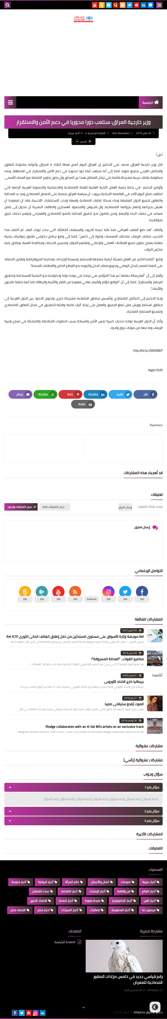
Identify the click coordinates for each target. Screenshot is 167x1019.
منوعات (126, 882)
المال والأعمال (100, 882)
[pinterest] (137, 5)
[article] (46, 449)
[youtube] (95, 5)
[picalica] (8, 1013)
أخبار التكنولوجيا (122, 900)
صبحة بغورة (92, 900)
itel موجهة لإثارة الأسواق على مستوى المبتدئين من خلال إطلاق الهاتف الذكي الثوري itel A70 (75, 636)
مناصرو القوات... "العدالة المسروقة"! (117, 659)
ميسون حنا (149, 910)
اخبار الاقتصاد (69, 891)
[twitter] (130, 5)
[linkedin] (143, 5)
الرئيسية (147, 102)
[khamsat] (102, 5)
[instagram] (36, 1013)
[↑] (83, 1007)
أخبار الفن (150, 900)
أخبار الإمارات (97, 891)
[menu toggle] (159, 5)
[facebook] (15, 1013)
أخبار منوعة (19, 882)
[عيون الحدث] (83, 19)
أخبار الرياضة (45, 882)
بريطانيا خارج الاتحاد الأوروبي (124, 681)
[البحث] (7, 5)
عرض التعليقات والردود (20, 506)
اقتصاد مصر (18, 910)
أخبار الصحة (66, 900)
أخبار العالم (149, 891)
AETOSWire (153, 990)
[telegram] (109, 5)
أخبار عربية (74, 133)
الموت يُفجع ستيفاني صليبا (124, 704)
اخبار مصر (43, 910)
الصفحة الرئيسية (96, 133)
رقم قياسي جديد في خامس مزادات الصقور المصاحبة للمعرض (128, 979)
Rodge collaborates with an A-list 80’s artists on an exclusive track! (94, 726)
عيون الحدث (121, 1012)
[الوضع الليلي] (155, 1007)
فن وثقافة (123, 891)
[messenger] (150, 5)
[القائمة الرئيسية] (10, 102)
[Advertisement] (83, 59)
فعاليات (95, 910)
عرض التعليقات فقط (54, 506)
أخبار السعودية (121, 910)
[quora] (116, 5)
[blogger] (123, 5)
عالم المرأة (72, 882)
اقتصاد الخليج (38, 900)
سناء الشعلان (40, 891)
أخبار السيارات (69, 910)
